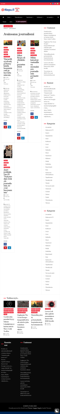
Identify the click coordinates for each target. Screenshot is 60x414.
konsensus (19, 94)
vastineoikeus (37, 107)
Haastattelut (48, 136)
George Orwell (7, 206)
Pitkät (47, 161)
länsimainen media (21, 97)
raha (9, 222)
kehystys (38, 96)
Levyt (47, 144)
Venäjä (23, 123)
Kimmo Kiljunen (33, 98)
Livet (46, 147)
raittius (5, 109)
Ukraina (5, 233)
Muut (47, 153)
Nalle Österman (7, 104)
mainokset (6, 215)
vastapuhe (19, 123)
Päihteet (47, 158)
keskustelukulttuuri (21, 93)
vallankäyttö (36, 106)
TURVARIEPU (21, 22)
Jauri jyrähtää (6, 209)
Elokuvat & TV (49, 130)
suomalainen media (21, 118)
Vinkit (4, 22)
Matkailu (48, 150)
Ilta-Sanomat (36, 94)
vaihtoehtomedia (20, 122)
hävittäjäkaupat (7, 207)
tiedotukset (6, 228)
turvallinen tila (7, 231)
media (39, 99)
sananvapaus (20, 114)
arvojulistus (19, 81)
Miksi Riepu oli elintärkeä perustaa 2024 (21, 61)
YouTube (50, 3)
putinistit (6, 222)
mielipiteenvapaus (21, 104)
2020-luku (7, 88)
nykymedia (6, 220)
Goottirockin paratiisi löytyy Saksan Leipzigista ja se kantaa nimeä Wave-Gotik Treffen (50, 35)
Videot (47, 194)
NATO (5, 218)
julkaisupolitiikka (20, 89)
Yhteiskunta (18, 17)
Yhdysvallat (6, 238)
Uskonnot (48, 189)
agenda (6, 204)
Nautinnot (29, 17)
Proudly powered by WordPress (18, 408)
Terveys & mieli (49, 186)
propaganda (33, 102)
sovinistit (6, 225)
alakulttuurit (6, 90)
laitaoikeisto (6, 212)
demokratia (32, 93)
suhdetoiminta (7, 226)
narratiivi (9, 217)
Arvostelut (50, 17)
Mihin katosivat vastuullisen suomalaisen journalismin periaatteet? (34, 68)
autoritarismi (34, 91)
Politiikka (19, 53)
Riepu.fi (9, 109)
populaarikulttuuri (7, 107)
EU (9, 204)
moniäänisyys (20, 105)
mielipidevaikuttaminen (35, 101)
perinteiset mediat (21, 107)
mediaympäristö (20, 102)
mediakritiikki (6, 103)
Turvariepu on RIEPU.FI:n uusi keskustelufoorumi (49, 73)
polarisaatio (6, 106)
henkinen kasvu (7, 94)
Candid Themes (46, 408)
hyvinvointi (6, 96)
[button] (57, 410)
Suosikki (5, 114)
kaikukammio (20, 91)
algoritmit (6, 91)
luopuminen (6, 101)
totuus (18, 120)
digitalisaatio (6, 93)
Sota (5, 165)
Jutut (8, 17)
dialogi (24, 81)
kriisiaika (19, 96)
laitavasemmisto (7, 214)
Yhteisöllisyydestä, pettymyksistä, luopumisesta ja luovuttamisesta (8, 67)
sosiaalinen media (7, 112)
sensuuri (19, 115)
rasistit (5, 223)
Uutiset (6, 54)
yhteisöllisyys (6, 117)
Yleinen (47, 203)
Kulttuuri (39, 17)
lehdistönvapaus (34, 99)
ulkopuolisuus (7, 115)
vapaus (31, 107)
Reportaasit (48, 167)
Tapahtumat (48, 177)
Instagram (55, 3)
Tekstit (5, 52)
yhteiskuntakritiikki (21, 128)
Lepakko (5, 99)
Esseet (5, 47)
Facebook (53, 3)
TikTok (57, 3)
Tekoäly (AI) (48, 180)
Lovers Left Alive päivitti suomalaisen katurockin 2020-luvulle (49, 316)
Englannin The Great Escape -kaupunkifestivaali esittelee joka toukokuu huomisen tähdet (23, 322)
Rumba (5, 111)
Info (11, 22)
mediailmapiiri (20, 99)
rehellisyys (19, 112)
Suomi (31, 106)
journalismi (6, 98)
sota (8, 223)
